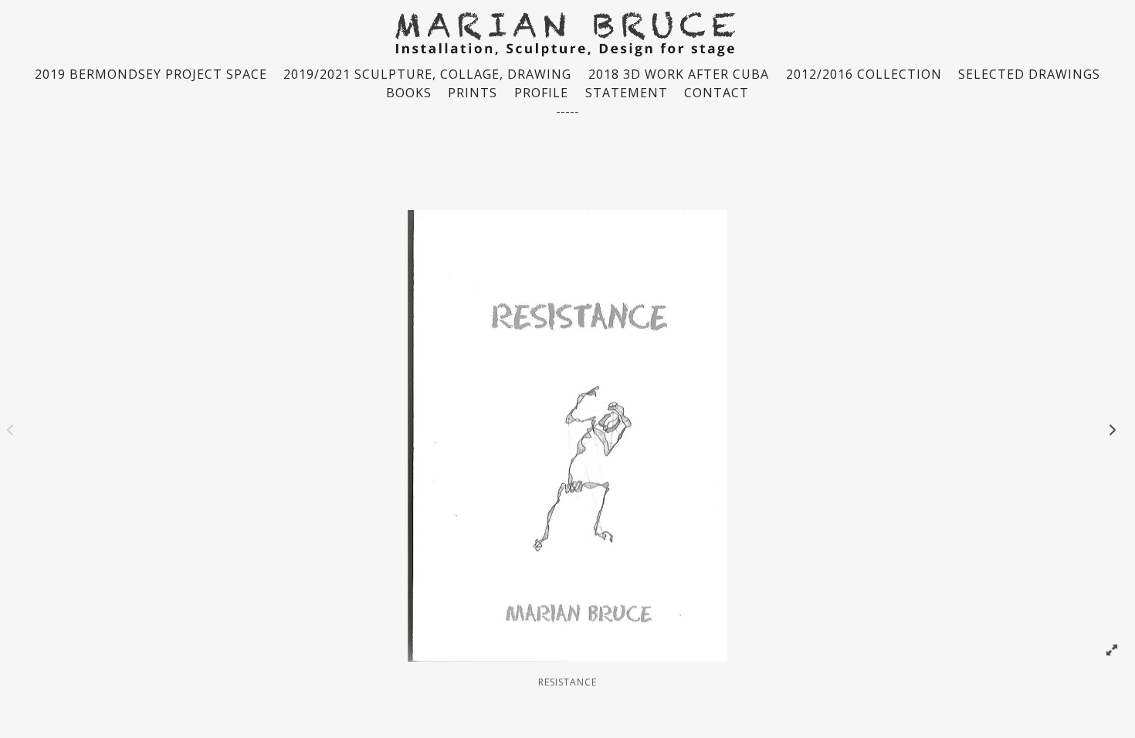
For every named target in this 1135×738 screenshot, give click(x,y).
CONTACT (716, 92)
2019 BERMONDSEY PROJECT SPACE (151, 74)
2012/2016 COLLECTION (864, 74)
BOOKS (409, 92)
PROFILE (541, 92)
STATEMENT (626, 92)
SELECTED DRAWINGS (1029, 74)
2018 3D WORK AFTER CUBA (678, 74)
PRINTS (472, 92)
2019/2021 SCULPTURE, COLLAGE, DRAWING (427, 74)
